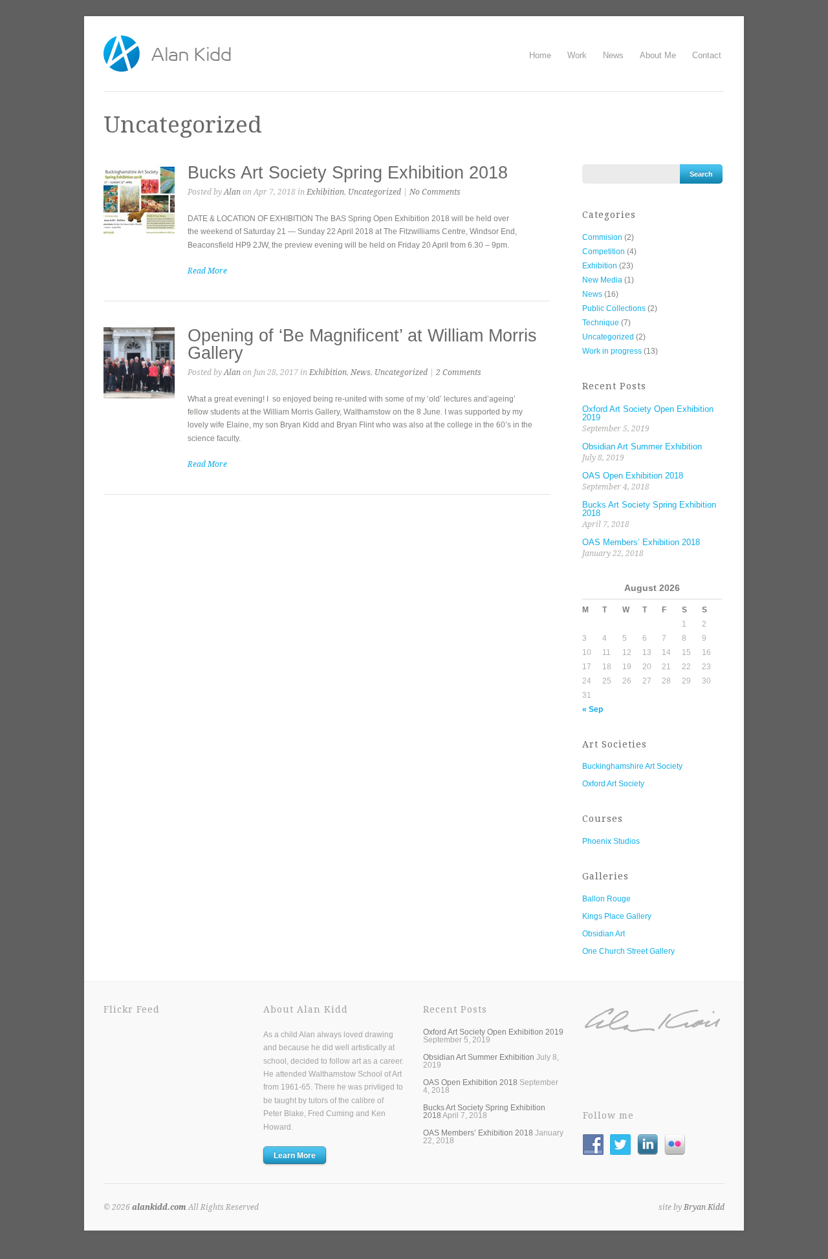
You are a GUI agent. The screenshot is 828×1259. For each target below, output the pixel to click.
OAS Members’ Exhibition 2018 (641, 542)
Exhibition (325, 192)
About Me (658, 55)
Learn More (295, 1155)
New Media (602, 280)
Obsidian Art (603, 933)
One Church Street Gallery (628, 951)
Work (577, 55)
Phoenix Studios (611, 841)
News (613, 55)
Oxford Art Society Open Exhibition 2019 (648, 413)
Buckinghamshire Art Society (632, 766)
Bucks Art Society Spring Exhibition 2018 (348, 172)
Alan (232, 192)
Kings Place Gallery (616, 916)
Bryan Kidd (704, 1207)
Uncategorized (374, 192)
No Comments (435, 192)
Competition (603, 251)
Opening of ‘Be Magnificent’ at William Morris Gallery (362, 344)
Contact (706, 55)
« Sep (592, 709)
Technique (600, 322)
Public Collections (614, 308)
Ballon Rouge (606, 898)
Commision (602, 237)
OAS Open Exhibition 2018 (632, 475)
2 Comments (458, 372)
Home (540, 55)
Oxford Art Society (613, 783)
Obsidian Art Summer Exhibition (642, 446)
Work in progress (612, 351)
